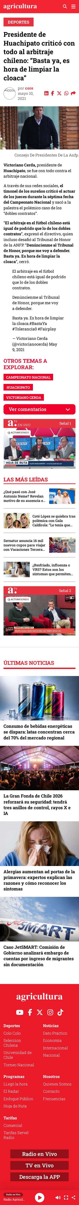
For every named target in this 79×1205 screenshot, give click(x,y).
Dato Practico (55, 1033)
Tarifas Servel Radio (16, 1135)
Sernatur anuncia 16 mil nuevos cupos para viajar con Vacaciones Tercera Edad (24, 545)
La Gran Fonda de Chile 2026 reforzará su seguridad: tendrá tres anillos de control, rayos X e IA (37, 804)
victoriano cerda (23, 397)
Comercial (13, 1125)
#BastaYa (38, 323)
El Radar (11, 1091)
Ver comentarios (27, 409)
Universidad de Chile (18, 1055)
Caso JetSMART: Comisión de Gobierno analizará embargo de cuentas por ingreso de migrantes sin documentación (39, 955)
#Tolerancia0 (24, 329)
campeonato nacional (28, 377)
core (29, 88)
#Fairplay (47, 329)
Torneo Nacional (19, 1064)
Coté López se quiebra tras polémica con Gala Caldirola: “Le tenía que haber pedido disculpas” (53, 520)
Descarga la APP (39, 1176)
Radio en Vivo (39, 1153)
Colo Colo (12, 1033)
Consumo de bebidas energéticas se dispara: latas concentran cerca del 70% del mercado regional (39, 731)
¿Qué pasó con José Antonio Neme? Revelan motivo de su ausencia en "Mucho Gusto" (24, 496)
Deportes (18, 22)
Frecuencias (54, 1098)
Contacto (51, 1091)
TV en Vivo (39, 1165)
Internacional (55, 1047)
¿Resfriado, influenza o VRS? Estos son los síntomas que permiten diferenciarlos (51, 569)
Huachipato (18, 387)
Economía (52, 1040)
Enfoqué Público (18, 1098)
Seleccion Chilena (12, 1043)
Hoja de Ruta (15, 1106)
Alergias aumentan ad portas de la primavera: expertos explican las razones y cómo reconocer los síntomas (39, 880)
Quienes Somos (57, 1084)
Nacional (51, 1055)
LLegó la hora (16, 1084)
